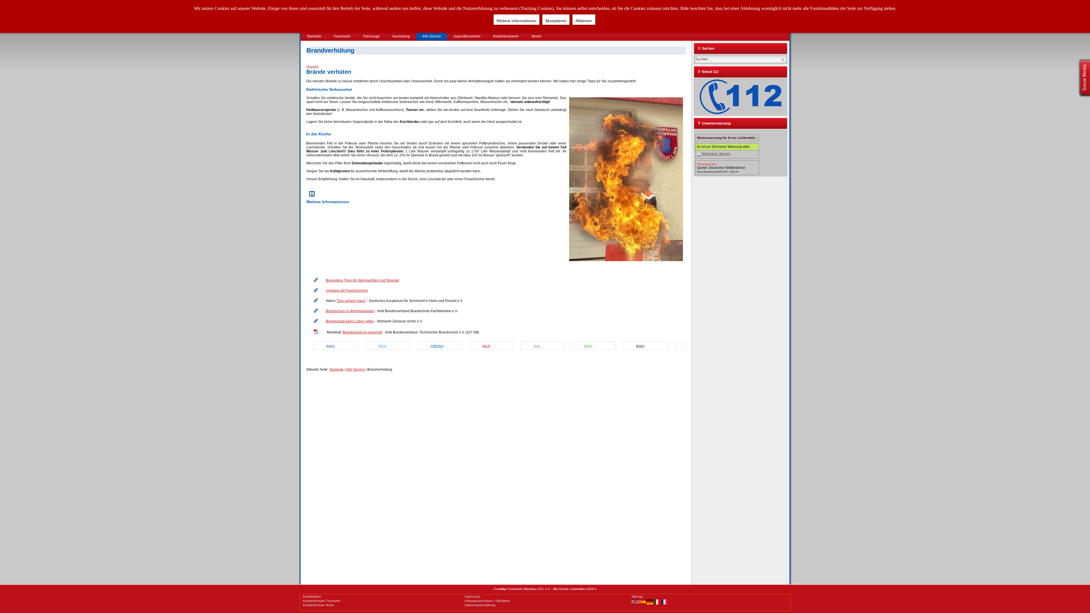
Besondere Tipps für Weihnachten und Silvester (362, 280)
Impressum (472, 596)
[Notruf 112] (740, 96)
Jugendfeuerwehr (467, 36)
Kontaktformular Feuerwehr (322, 600)
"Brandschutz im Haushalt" (362, 332)
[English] (635, 601)
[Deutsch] (650, 601)
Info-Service (431, 36)
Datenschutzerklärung (480, 605)
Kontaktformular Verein (318, 605)
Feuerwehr (342, 36)
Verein (536, 36)
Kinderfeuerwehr (506, 36)
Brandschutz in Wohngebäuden (350, 311)
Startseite (314, 36)
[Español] (642, 601)
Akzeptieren (556, 20)
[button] (337, 346)
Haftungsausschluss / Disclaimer (487, 600)
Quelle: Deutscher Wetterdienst (721, 168)
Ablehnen (583, 20)
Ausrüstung (401, 36)
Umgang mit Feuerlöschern (347, 291)
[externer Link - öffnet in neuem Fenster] (316, 283)
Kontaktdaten (312, 596)
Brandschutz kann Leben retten (350, 321)
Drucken (312, 66)
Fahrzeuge (371, 36)
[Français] (664, 601)
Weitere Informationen (516, 20)
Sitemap (637, 596)
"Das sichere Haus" (351, 301)
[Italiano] (657, 601)
